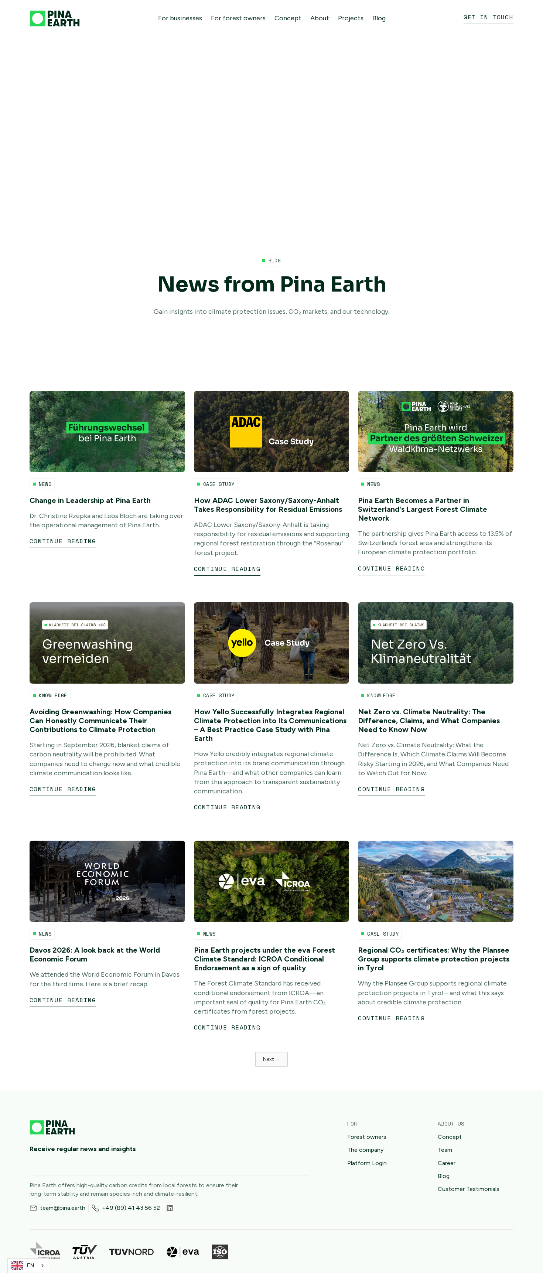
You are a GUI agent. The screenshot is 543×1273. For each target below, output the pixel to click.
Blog (379, 18)
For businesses (180, 18)
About (319, 18)
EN (30, 1265)
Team (445, 1149)
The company (365, 1149)
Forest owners (366, 1136)
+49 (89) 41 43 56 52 (131, 1207)
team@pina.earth (62, 1207)
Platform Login (367, 1163)
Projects (350, 18)
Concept (287, 18)
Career (446, 1163)
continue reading (63, 541)
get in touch (488, 17)
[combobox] (28, 1265)
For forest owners (238, 18)
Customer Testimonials (468, 1188)
